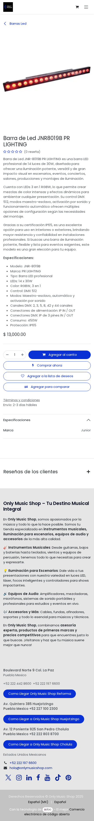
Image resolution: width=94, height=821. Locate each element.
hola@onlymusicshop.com (31, 768)
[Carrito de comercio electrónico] (77, 7)
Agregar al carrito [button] (62, 354)
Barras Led (17, 23)
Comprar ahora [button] (49, 365)
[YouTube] (47, 777)
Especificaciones (16, 420)
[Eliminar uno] (7, 355)
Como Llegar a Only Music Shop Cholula (40, 744)
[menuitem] (38, 802)
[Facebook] (38, 777)
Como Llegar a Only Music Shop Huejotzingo (43, 719)
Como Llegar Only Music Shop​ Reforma (39, 693)
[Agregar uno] (22, 355)
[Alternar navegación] (86, 7)
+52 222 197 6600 (23, 763)
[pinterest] (68, 777)
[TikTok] (58, 777)
